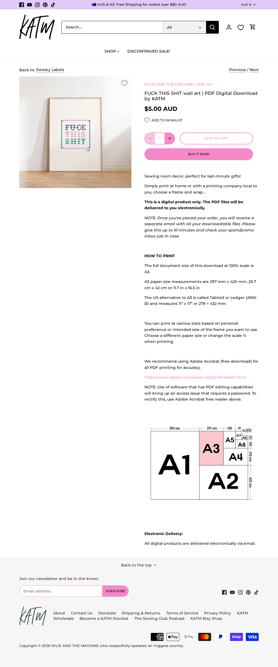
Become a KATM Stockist (104, 618)
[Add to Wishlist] (124, 83)
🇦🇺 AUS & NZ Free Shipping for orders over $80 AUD (139, 4)
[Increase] (170, 138)
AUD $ (246, 5)
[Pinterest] (45, 4)
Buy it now (198, 154)
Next (254, 69)
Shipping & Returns (141, 613)
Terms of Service (183, 613)
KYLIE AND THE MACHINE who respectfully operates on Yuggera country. (117, 646)
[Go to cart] (252, 27)
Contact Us (81, 613)
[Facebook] (21, 4)
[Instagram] (37, 4)
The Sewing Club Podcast (159, 618)
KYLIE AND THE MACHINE (168, 84)
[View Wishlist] (241, 27)
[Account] (229, 27)
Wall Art (204, 84)
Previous (237, 69)
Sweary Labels (50, 69)
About (59, 613)
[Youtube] (29, 4)
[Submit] (212, 27)
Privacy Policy (217, 613)
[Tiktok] (53, 4)
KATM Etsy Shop (206, 618)
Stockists (107, 613)
